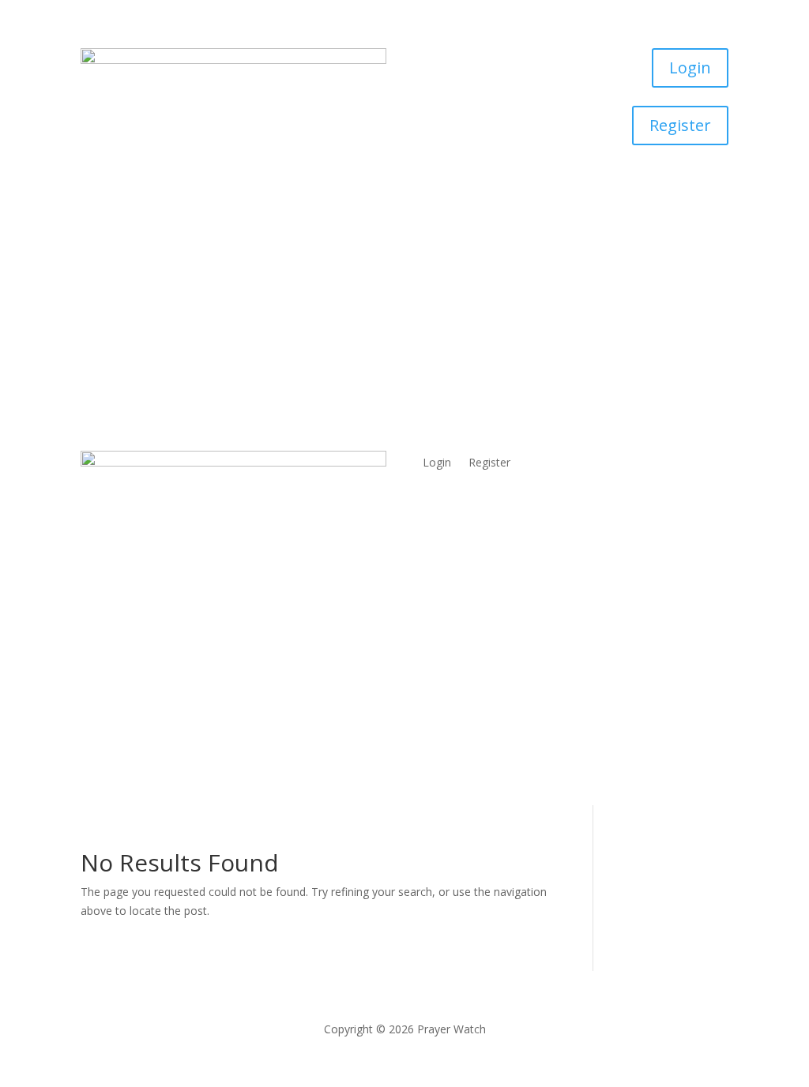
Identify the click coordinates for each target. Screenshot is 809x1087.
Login (690, 67)
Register (680, 125)
